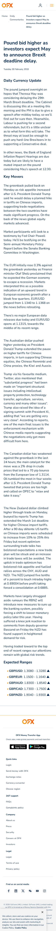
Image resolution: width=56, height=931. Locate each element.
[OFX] (7, 5)
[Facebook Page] (8, 891)
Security (10, 832)
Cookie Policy (21, 928)
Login (8, 765)
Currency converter (15, 783)
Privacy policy (12, 869)
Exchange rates (13, 777)
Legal (8, 857)
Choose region (13, 789)
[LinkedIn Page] (16, 891)
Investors (10, 844)
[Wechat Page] (30, 891)
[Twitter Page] (23, 891)
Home (5, 16)
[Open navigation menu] (51, 5)
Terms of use (12, 863)
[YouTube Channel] (37, 891)
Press (8, 826)
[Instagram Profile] (44, 891)
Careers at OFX (13, 838)
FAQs (8, 801)
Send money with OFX (17, 771)
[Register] (40, 5)
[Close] (42, 912)
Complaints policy (14, 807)
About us (10, 820)
